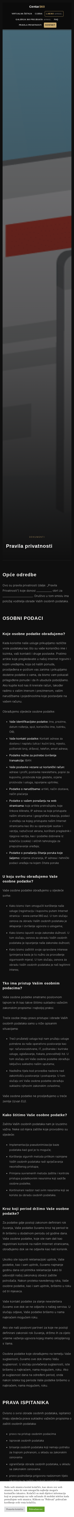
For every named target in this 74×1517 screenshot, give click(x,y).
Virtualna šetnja (22, 14)
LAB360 (50, 14)
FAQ (56, 19)
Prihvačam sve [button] (36, 1509)
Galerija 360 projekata (29, 19)
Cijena (38, 14)
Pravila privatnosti (30, 25)
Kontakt (50, 25)
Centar (37, 6)
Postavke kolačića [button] (14, 1509)
